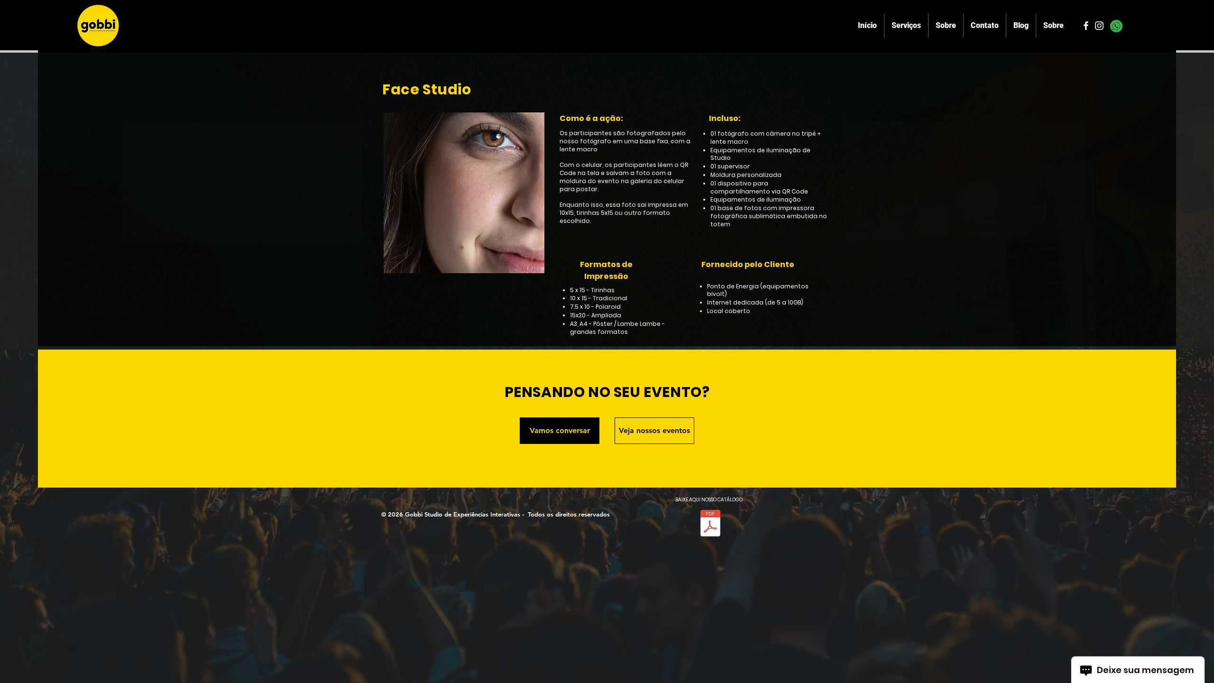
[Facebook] (1086, 25)
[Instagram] (1099, 25)
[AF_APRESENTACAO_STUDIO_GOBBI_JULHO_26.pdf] (710, 524)
